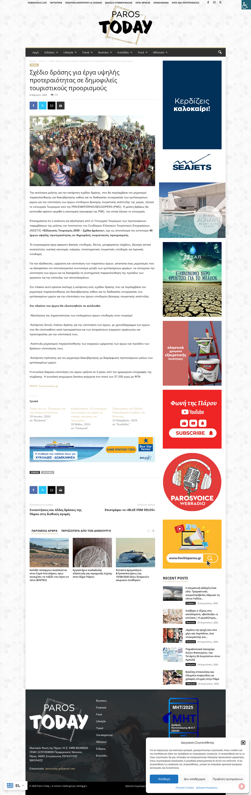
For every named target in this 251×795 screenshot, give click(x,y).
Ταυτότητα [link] (56, 2)
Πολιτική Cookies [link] (185, 787)
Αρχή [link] (36, 52)
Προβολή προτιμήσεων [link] (228, 779)
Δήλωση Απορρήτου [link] (206, 787)
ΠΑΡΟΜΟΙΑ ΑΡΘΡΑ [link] (44, 531)
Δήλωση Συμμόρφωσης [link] (118, 2)
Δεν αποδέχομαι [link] (194, 779)
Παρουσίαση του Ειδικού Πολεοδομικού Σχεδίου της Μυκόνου (128, 412)
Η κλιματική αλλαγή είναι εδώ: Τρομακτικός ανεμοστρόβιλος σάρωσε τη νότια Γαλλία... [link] (203, 593)
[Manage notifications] (242, 786)
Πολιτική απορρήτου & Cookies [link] (83, 2)
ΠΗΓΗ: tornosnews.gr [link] (44, 386)
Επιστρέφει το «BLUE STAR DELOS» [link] (130, 510)
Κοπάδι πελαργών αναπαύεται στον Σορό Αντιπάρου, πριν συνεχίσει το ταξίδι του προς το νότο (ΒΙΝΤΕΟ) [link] (49, 575)
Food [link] (141, 52)
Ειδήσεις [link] (50, 52)
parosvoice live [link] (37, 2)
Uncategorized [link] (104, 735)
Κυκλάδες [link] (123, 52)
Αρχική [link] (33, 61)
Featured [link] (190, 641)
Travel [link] (85, 52)
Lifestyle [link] (68, 52)
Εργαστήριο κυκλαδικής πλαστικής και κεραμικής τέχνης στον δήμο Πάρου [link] (92, 573)
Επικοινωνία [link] (161, 2)
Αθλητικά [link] (158, 52)
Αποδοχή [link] (164, 779)
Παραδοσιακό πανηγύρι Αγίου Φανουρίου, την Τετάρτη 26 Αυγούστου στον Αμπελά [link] (203, 654)
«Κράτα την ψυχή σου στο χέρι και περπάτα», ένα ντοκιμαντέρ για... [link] (201, 633)
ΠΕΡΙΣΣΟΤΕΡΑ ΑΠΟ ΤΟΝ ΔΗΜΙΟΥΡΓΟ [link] (86, 531)
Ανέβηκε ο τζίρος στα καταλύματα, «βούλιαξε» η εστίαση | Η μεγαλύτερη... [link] (202, 614)
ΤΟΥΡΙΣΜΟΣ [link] (48, 472)
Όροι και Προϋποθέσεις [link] (185, 2)
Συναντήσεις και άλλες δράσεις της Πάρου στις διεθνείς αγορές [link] (55, 512)
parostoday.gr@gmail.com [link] (60, 768)
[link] (246, 4)
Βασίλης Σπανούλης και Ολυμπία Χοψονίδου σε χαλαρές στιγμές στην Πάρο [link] (202, 675)
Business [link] (103, 52)
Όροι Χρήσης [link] (143, 2)
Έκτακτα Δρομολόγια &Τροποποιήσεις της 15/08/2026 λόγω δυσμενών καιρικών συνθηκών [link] (132, 575)
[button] (243, 743)
